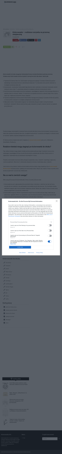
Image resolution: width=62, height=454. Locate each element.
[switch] (50, 225)
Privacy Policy (39, 252)
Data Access (31, 252)
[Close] (57, 201)
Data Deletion (22, 252)
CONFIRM (20, 247)
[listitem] (31, 222)
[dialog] (31, 227)
